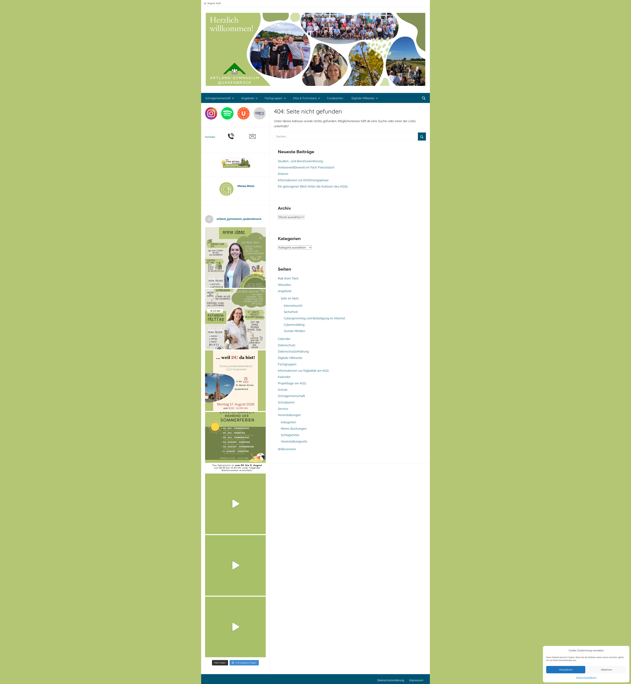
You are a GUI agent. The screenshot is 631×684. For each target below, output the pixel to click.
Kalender (284, 377)
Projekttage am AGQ (292, 383)
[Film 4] (235, 565)
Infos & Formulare (304, 98)
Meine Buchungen (294, 428)
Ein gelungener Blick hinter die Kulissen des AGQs (313, 186)
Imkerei (283, 174)
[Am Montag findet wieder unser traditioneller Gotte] (235, 380)
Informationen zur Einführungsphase (303, 180)
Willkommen (287, 449)
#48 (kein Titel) (288, 278)
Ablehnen (606, 669)
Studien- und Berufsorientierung (300, 161)
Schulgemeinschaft (218, 98)
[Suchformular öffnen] (424, 98)
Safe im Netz (290, 298)
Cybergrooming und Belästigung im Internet (314, 318)
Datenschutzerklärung (586, 677)
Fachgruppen (273, 98)
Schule (283, 389)
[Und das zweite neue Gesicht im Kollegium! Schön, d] (235, 257)
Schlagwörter (290, 435)
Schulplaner (286, 402)
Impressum (416, 680)
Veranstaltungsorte (294, 441)
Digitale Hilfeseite (362, 98)
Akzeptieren (566, 669)
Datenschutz (286, 345)
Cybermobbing (294, 324)
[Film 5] (235, 504)
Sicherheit (291, 312)
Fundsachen (335, 98)
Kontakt (210, 137)
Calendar (284, 339)
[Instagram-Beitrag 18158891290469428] (235, 442)
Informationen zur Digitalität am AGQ (303, 370)
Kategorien (288, 422)
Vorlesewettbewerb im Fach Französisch (306, 167)
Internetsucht (293, 305)
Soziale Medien (294, 331)
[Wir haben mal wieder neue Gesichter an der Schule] (235, 319)
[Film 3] (235, 627)
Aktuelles (284, 285)
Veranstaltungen (289, 415)
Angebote (247, 98)
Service (283, 408)
